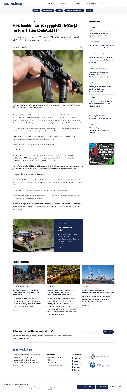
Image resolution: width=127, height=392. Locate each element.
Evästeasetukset (116, 386)
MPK (81, 47)
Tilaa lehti (63, 4)
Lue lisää (50, 388)
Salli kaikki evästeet (86, 386)
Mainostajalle (91, 4)
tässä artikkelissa (70, 168)
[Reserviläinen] (12, 3)
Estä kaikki (102, 386)
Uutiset (49, 4)
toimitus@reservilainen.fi (54, 365)
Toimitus (77, 4)
